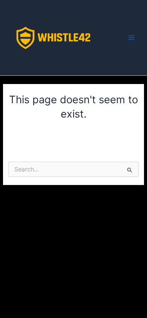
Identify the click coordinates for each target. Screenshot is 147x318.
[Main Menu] (131, 38)
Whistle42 (110, 37)
